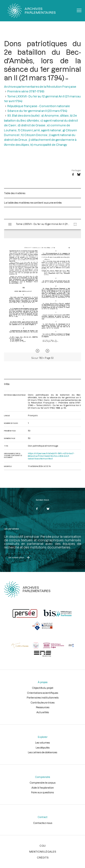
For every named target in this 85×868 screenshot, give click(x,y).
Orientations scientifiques (42, 692)
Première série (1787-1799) (25, 91)
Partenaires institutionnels (43, 697)
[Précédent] (37, 351)
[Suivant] (47, 351)
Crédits (42, 857)
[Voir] (66, 77)
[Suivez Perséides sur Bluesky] (48, 509)
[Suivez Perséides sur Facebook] (37, 509)
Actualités (42, 712)
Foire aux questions (42, 792)
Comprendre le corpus (42, 782)
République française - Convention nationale (38, 106)
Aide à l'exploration (42, 787)
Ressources (42, 707)
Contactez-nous (42, 822)
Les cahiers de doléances (42, 752)
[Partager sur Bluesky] (78, 174)
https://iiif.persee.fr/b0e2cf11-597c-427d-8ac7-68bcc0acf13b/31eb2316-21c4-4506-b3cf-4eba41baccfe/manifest (51, 456)
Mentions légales (42, 851)
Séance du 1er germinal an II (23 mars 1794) (37, 110)
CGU (42, 845)
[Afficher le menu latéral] (10, 224)
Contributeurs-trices (42, 702)
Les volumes (42, 742)
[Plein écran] (75, 224)
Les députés (43, 747)
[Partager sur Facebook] (73, 174)
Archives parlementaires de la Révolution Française (40, 86)
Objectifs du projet (42, 687)
